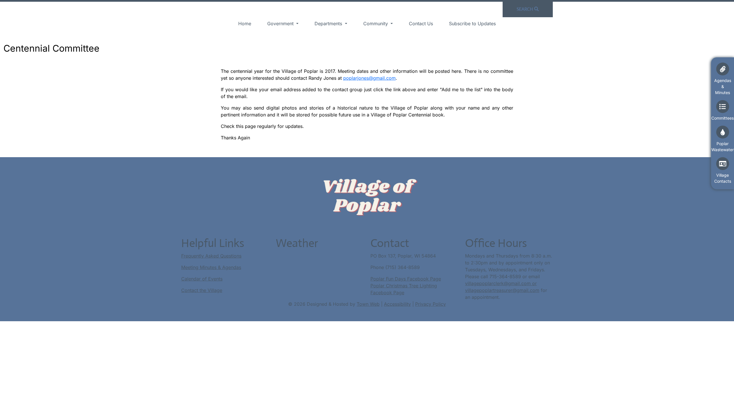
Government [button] (281, 23)
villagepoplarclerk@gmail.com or (501, 283)
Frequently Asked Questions (211, 256)
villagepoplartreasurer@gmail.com (502, 290)
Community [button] (376, 23)
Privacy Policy (430, 304)
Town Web (368, 304)
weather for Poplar (304, 273)
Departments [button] (329, 23)
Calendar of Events (201, 279)
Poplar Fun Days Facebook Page (405, 279)
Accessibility (397, 304)
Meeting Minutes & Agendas (211, 267)
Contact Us (421, 23)
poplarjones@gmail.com (369, 78)
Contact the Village (201, 290)
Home (244, 23)
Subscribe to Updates (472, 23)
